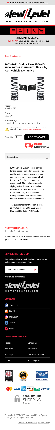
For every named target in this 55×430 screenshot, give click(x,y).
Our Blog (13, 311)
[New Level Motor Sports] (27, 15)
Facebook (13, 305)
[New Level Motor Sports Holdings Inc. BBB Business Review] (23, 375)
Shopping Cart (34, 360)
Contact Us (32, 343)
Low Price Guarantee (37, 354)
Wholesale (32, 349)
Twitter (12, 323)
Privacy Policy (44, 423)
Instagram (13, 317)
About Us (9, 349)
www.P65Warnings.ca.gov (32, 129)
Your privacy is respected (15, 277)
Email (11, 329)
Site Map (9, 354)
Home (7, 360)
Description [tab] (12, 157)
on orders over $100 (29, 2)
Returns (8, 343)
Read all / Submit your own (16, 231)
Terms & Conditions (27, 423)
